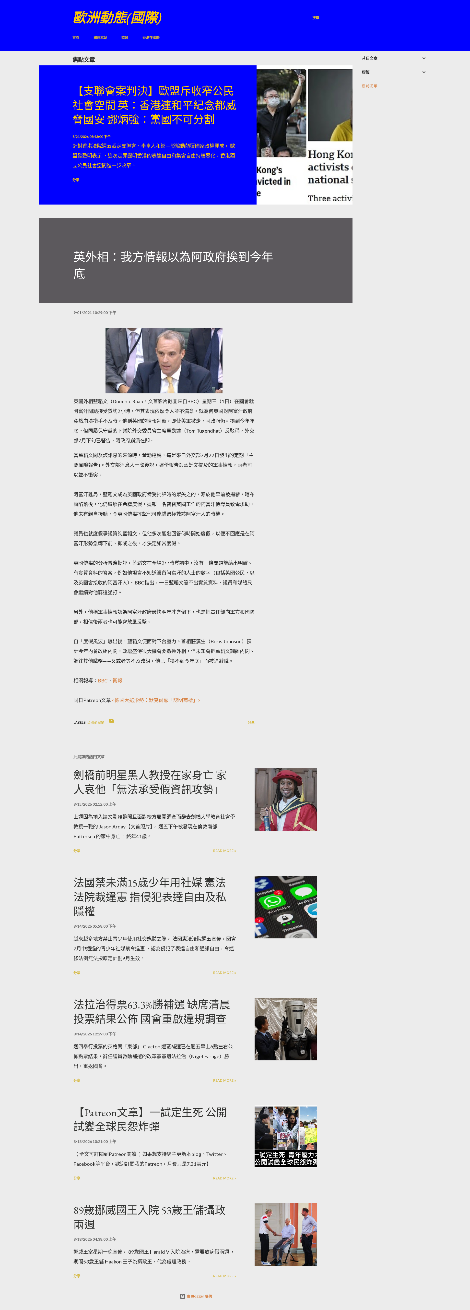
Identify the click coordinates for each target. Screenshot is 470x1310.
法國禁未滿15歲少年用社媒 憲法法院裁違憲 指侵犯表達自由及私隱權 (149, 897)
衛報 (117, 680)
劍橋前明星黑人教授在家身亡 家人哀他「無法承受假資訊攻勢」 (149, 782)
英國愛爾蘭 (95, 722)
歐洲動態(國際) (117, 17)
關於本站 (100, 37)
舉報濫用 (369, 86)
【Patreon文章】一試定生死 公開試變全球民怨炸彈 (150, 1119)
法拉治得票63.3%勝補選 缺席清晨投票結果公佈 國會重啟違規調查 (151, 1012)
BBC (103, 680)
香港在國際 (151, 37)
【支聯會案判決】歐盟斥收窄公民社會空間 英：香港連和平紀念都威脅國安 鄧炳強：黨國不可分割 (154, 105)
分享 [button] (75, 180)
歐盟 (124, 37)
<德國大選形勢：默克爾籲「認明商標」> (156, 700)
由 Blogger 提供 (199, 1296)
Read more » (224, 851)
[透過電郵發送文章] (112, 722)
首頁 (75, 37)
